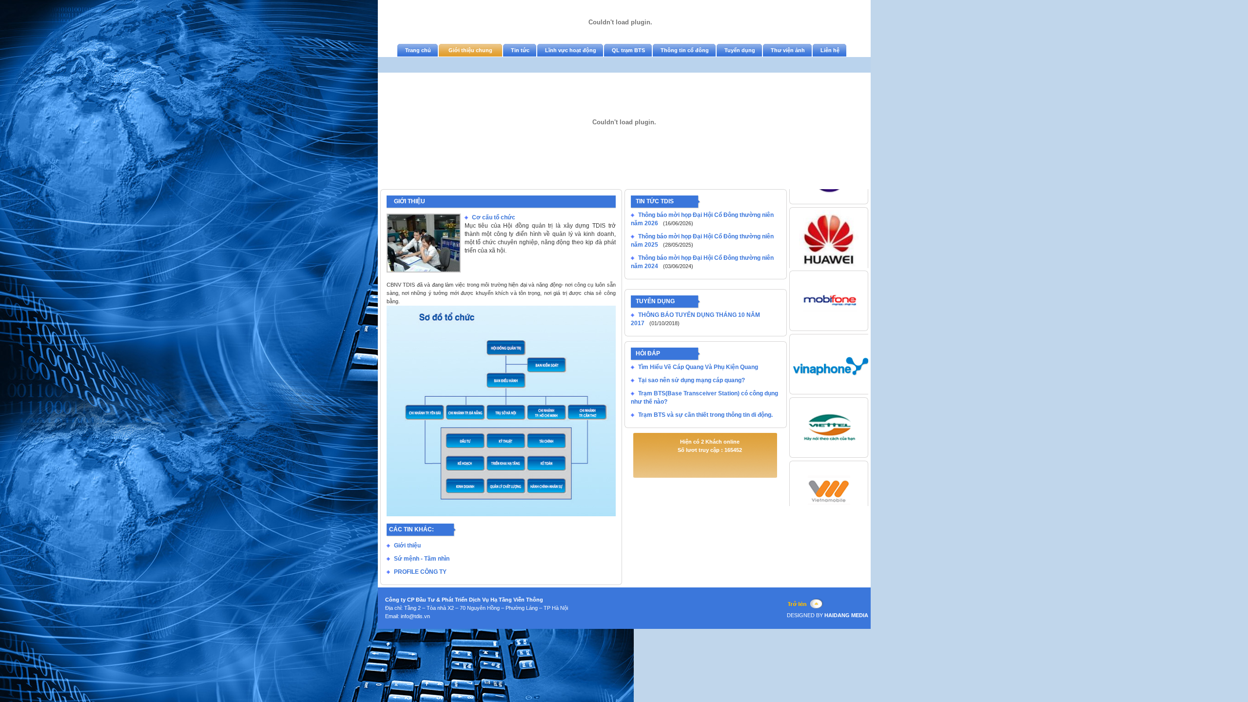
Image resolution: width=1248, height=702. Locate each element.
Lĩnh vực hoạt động (570, 50)
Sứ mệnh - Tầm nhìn (421, 558)
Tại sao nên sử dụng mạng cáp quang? (691, 380)
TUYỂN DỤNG (655, 301)
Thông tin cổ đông (685, 50)
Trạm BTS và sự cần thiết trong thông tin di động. (705, 414)
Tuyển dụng (739, 50)
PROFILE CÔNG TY (420, 571)
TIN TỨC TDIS (655, 201)
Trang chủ (418, 50)
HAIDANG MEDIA (845, 615)
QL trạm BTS (628, 50)
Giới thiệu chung (470, 50)
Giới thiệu (407, 545)
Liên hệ (829, 50)
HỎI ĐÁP (648, 353)
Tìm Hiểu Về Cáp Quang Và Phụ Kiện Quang (698, 367)
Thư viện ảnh (788, 50)
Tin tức (520, 50)
